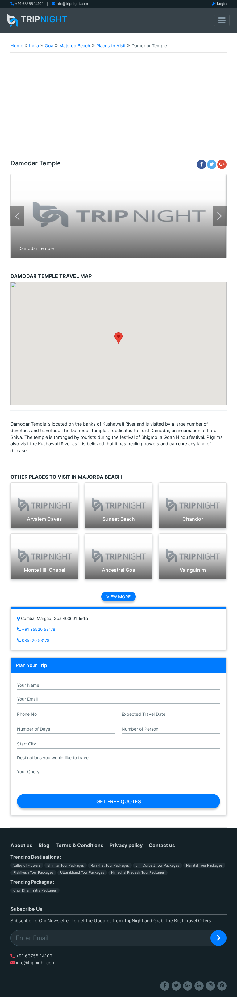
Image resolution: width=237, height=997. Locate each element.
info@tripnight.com (72, 4)
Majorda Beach (74, 45)
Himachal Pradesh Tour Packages (138, 872)
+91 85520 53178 (38, 629)
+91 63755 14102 (29, 4)
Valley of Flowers (26, 865)
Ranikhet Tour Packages (110, 865)
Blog (44, 845)
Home (16, 45)
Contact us (162, 845)
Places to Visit (111, 45)
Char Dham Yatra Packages (35, 890)
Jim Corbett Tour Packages (157, 865)
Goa (49, 45)
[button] (118, 338)
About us (21, 845)
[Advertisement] (118, 109)
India (34, 45)
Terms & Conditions (79, 845)
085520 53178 (35, 640)
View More (118, 596)
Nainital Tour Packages (204, 865)
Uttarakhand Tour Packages (82, 872)
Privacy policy (126, 845)
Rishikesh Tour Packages (33, 872)
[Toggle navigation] (222, 20)
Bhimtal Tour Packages (65, 865)
